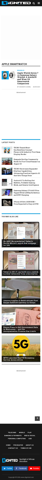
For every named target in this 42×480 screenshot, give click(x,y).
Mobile (22, 432)
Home (8, 445)
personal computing (17, 438)
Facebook (23, 468)
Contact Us (13, 448)
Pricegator (18, 445)
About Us (29, 445)
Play (30, 432)
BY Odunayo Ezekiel (24, 87)
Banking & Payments (13, 435)
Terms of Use (26, 448)
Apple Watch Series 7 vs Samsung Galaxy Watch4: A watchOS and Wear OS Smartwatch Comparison (27, 78)
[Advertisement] (21, 38)
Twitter (9, 468)
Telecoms (12, 432)
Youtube (36, 468)
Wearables (20, 70)
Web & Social (29, 435)
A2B (30, 438)
